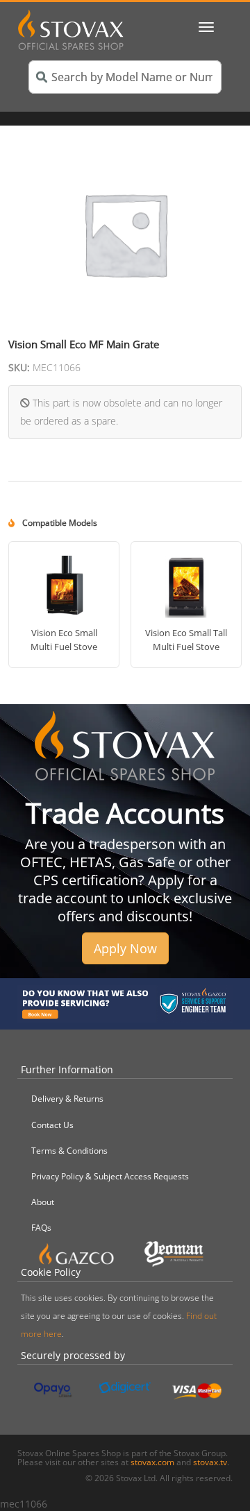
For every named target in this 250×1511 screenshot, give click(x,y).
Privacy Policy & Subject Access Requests (110, 1176)
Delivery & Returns (67, 1098)
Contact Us (52, 1125)
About (42, 1202)
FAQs (41, 1227)
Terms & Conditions (69, 1150)
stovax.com (152, 1462)
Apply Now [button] (125, 948)
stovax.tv (210, 1462)
